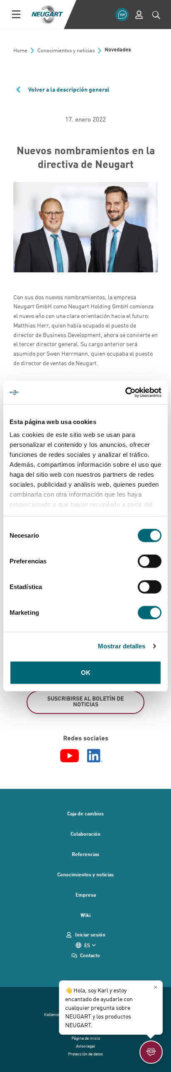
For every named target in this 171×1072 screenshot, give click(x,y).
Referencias (85, 854)
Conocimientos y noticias (85, 874)
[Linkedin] (95, 755)
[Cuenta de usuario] (139, 14)
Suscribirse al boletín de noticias (85, 701)
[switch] (149, 561)
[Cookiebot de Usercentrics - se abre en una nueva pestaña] (125, 392)
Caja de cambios (85, 813)
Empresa (86, 894)
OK (85, 672)
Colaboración (85, 834)
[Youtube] (69, 755)
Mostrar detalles (122, 646)
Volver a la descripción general (69, 89)
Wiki (85, 915)
